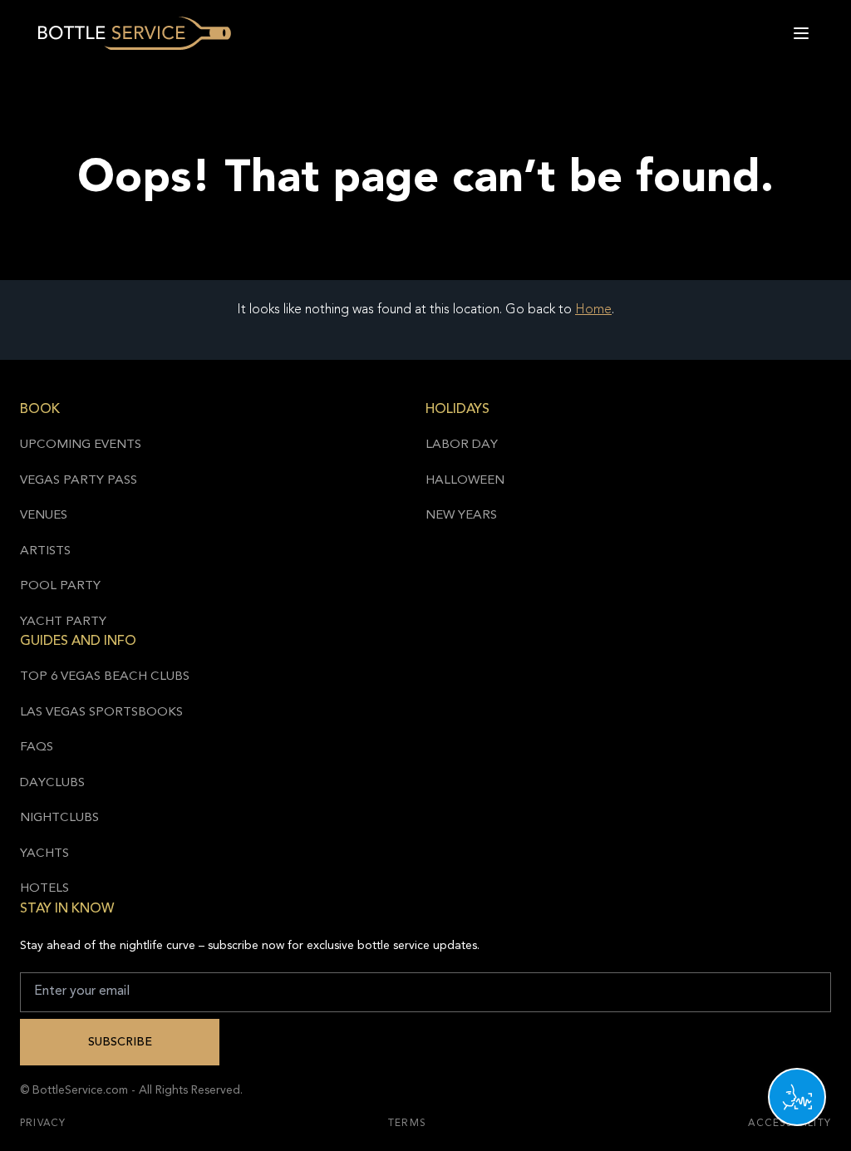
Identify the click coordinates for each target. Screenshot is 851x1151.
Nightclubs (59, 818)
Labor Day (462, 445)
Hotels (44, 889)
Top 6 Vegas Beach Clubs (104, 677)
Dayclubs (52, 783)
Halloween (465, 481)
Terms (407, 1124)
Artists (45, 551)
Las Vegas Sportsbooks (101, 712)
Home (593, 310)
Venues (43, 515)
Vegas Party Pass (78, 481)
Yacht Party (63, 622)
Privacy (43, 1124)
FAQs (36, 747)
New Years (461, 515)
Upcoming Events (80, 445)
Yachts (44, 854)
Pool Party (60, 586)
